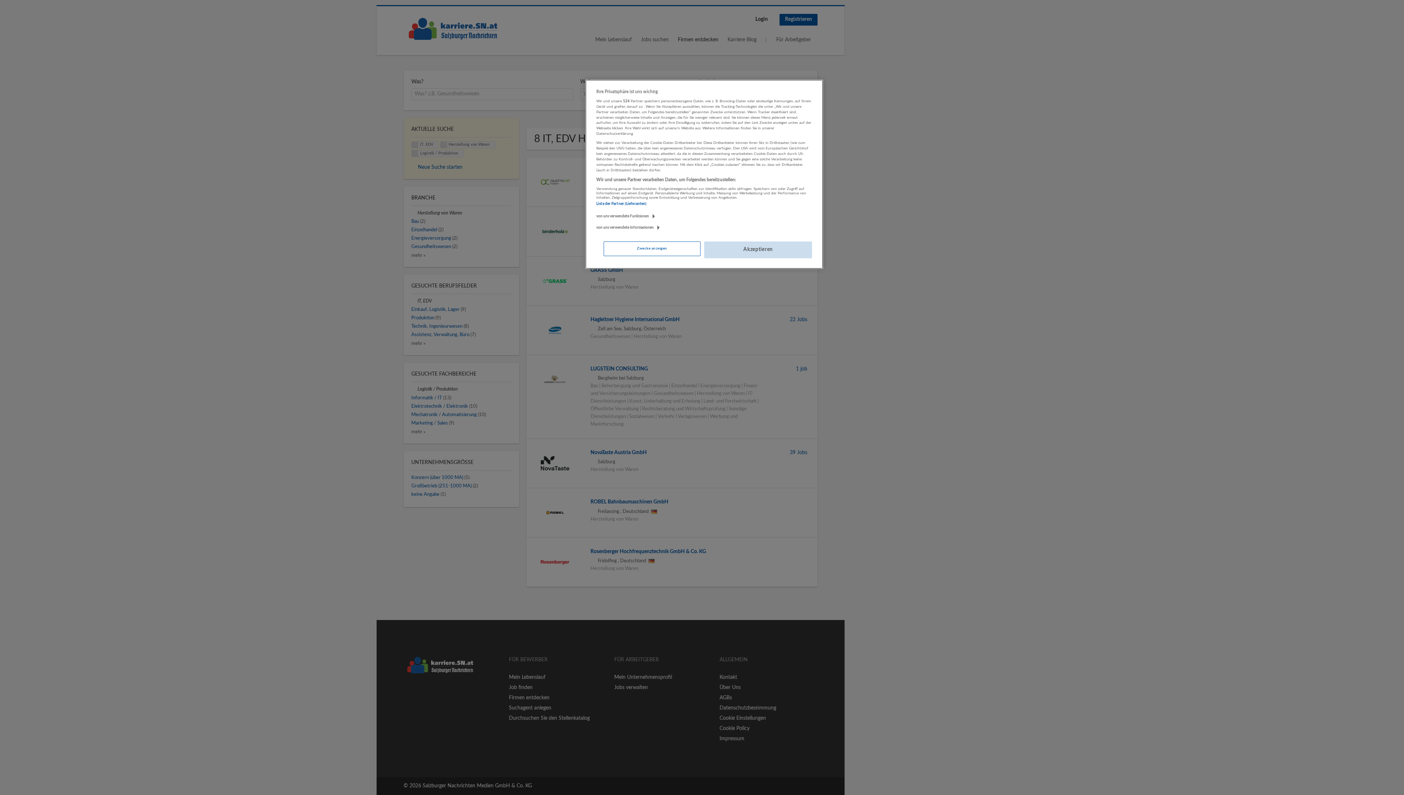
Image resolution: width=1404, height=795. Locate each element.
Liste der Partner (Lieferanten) (621, 204)
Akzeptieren (758, 249)
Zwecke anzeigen (652, 248)
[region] (704, 174)
